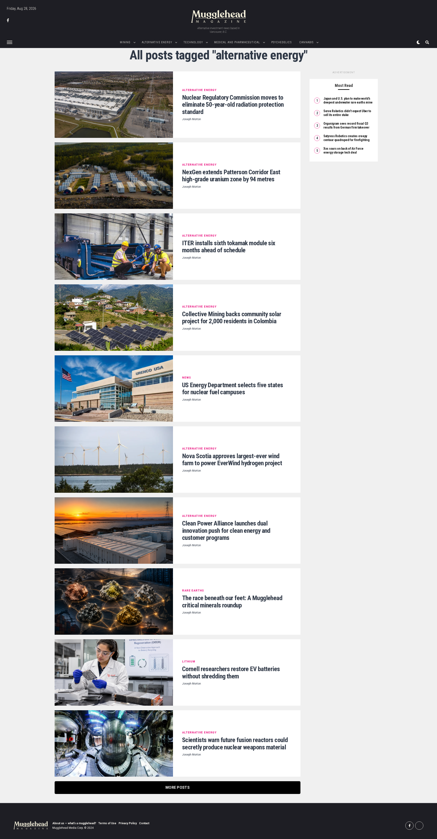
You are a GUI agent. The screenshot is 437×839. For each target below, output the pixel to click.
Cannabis (306, 42)
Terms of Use (107, 823)
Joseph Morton (191, 119)
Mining (125, 42)
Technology (193, 42)
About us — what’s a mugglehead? (74, 823)
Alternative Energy (157, 42)
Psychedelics (281, 42)
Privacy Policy (128, 823)
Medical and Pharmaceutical (237, 42)
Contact (144, 823)
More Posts (177, 787)
